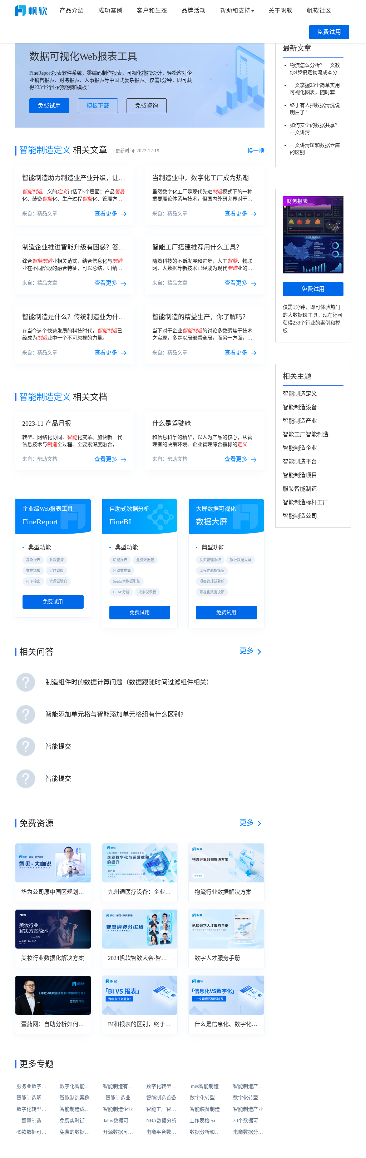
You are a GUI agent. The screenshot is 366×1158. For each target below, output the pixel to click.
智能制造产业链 (248, 1087)
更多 (246, 651)
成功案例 (110, 11)
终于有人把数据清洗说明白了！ (315, 109)
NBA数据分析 (161, 1120)
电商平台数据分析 (161, 1132)
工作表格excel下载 (204, 1121)
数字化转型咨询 (161, 1087)
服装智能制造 (300, 489)
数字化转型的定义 (248, 1098)
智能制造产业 (248, 1109)
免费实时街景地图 (75, 1121)
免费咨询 (146, 106)
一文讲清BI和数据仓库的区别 (315, 149)
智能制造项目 (300, 475)
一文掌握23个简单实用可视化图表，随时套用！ (315, 89)
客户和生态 (152, 11)
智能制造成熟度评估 (75, 1110)
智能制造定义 (300, 394)
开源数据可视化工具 (118, 1132)
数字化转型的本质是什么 (205, 1098)
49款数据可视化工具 (31, 1132)
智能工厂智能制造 (161, 1110)
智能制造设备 (161, 1097)
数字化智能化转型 (75, 1087)
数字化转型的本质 (31, 1110)
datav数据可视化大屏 (118, 1121)
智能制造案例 (75, 1097)
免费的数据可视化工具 (75, 1132)
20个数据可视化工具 (248, 1121)
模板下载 (97, 106)
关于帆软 (280, 11)
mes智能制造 (205, 1086)
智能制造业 (117, 1097)
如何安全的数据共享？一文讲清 (315, 129)
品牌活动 (194, 11)
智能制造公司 (300, 516)
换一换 (255, 151)
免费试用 (329, 32)
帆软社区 (319, 11)
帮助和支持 (235, 11)
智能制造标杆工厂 (305, 502)
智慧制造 (31, 1120)
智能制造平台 (300, 462)
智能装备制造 (205, 1109)
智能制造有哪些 (118, 1087)
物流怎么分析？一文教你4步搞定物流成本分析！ (315, 69)
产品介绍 (72, 11)
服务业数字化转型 (31, 1087)
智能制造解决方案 (31, 1098)
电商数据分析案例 (248, 1132)
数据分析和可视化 (205, 1132)
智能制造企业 (118, 1109)
